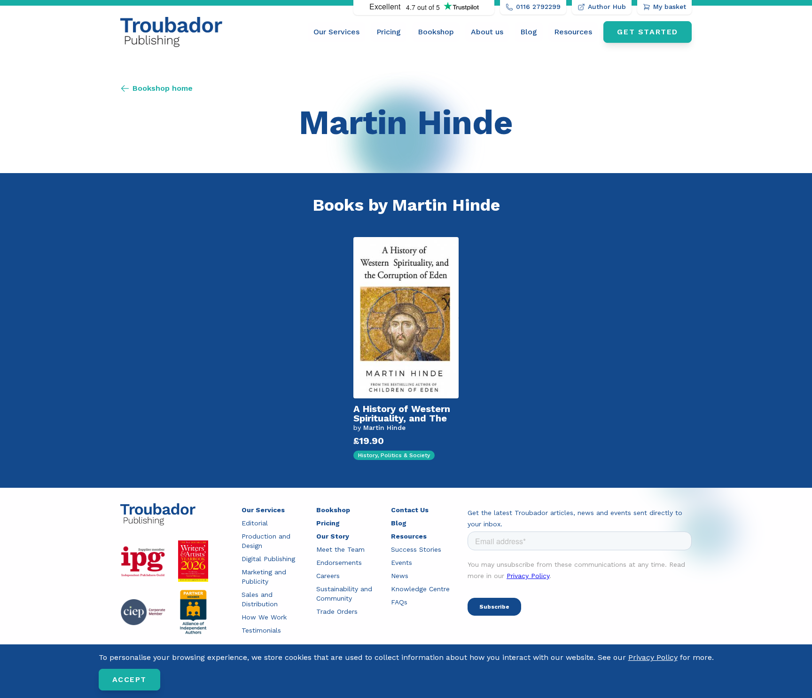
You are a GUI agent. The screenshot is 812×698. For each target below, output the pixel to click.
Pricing (388, 31)
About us (487, 31)
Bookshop (436, 31)
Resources (573, 31)
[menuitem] (336, 32)
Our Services (336, 31)
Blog (528, 31)
